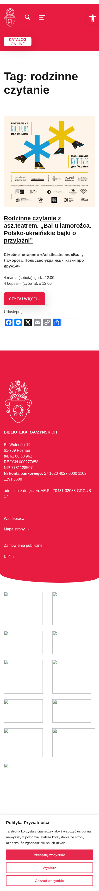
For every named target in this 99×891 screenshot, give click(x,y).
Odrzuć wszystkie (49, 881)
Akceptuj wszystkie (49, 855)
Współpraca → (16, 519)
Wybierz (49, 868)
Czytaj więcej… (24, 299)
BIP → (9, 556)
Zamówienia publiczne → (25, 545)
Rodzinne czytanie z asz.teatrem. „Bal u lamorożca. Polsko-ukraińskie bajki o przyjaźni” (47, 229)
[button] (93, 18)
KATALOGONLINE (17, 41)
